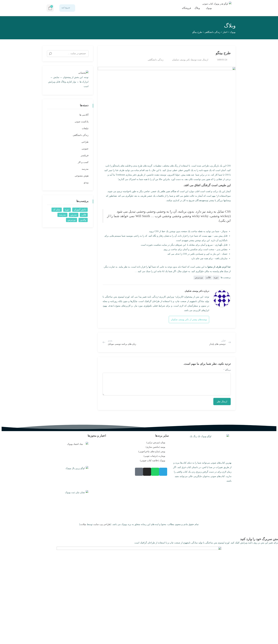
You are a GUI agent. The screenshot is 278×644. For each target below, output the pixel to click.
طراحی (84, 142)
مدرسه (85, 169)
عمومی (85, 148)
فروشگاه (186, 8)
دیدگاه (227, 370)
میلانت (83, 524)
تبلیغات (85, 128)
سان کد (56, 209)
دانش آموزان (80, 209)
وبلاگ (197, 8)
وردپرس (199, 277)
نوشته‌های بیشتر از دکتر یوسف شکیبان (189, 319)
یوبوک (208, 8)
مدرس (73, 215)
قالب (208, 277)
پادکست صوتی (81, 121)
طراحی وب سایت (101, 524)
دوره (216, 277)
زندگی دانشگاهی (155, 60)
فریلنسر (84, 155)
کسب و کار (83, 162)
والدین (83, 220)
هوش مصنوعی (81, 176)
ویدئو (86, 182)
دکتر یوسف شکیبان (181, 60)
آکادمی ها (83, 115)
